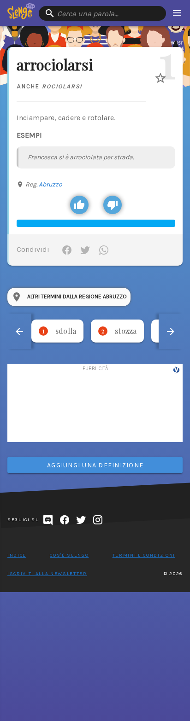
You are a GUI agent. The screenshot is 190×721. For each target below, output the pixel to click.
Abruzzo (50, 184)
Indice (16, 555)
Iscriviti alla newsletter (47, 573)
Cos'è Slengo (69, 555)
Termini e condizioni (144, 555)
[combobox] (102, 13)
